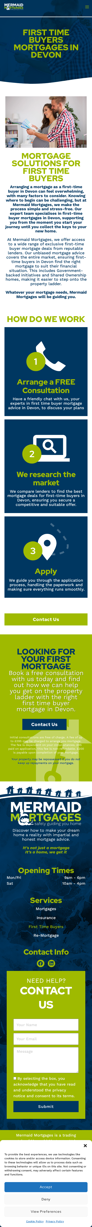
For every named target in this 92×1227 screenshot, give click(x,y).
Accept (46, 1187)
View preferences (46, 1211)
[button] (85, 1145)
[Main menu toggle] (87, 7)
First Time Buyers (46, 926)
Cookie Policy (35, 1221)
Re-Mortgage (46, 935)
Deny (46, 1199)
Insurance (46, 917)
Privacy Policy (55, 1221)
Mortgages (46, 908)
